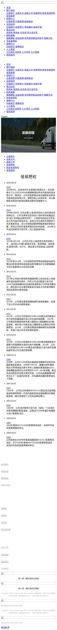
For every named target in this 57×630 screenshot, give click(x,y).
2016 (8, 239)
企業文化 (19, 13)
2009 (8, 359)
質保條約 (28, 27)
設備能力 (10, 27)
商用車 (9, 33)
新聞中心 (10, 19)
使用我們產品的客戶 (33, 38)
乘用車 (16, 33)
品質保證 (10, 24)
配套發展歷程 (48, 13)
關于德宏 (10, 10)
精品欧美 (5, 627)
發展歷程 (37, 13)
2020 (8, 187)
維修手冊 (37, 27)
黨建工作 (28, 13)
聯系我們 (10, 55)
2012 (8, 299)
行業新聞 (19, 21)
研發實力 (19, 27)
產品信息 (10, 30)
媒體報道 (28, 21)
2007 (8, 388)
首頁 (8, 7)
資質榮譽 (10, 16)
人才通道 (10, 49)
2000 (8, 437)
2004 (8, 423)
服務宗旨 (48, 38)
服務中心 (10, 44)
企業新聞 (10, 21)
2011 (8, 314)
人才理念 (26, 52)
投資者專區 (11, 41)
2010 (8, 339)
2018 (8, 210)
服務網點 (10, 38)
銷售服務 (10, 35)
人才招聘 (35, 52)
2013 (8, 276)
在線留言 (10, 46)
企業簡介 (10, 13)
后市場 (23, 33)
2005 (8, 405)
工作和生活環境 (13, 52)
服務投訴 (19, 46)
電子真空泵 (32, 33)
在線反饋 (19, 38)
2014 (8, 259)
